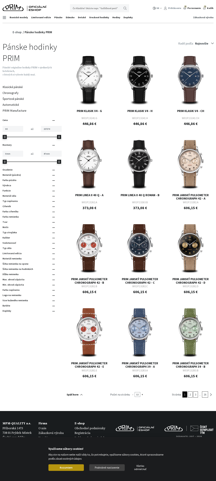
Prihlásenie (174, 8)
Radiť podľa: (186, 43)
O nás (42, 428)
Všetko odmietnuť (140, 467)
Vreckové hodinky (99, 17)
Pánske (58, 17)
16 (205, 394)
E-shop (17, 32)
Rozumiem (66, 467)
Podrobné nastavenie (107, 467)
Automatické (11, 105)
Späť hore (72, 394)
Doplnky (128, 17)
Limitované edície (41, 17)
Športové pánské (13, 99)
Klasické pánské (13, 87)
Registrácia (82, 433)
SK (157, 8)
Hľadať (125, 8)
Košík (209, 8)
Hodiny (116, 17)
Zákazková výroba (203, 17)
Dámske (70, 17)
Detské (82, 17)
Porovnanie (193, 8)
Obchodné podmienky (90, 428)
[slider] (5, 137)
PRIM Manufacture (14, 110)
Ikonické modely (19, 17)
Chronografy (10, 93)
